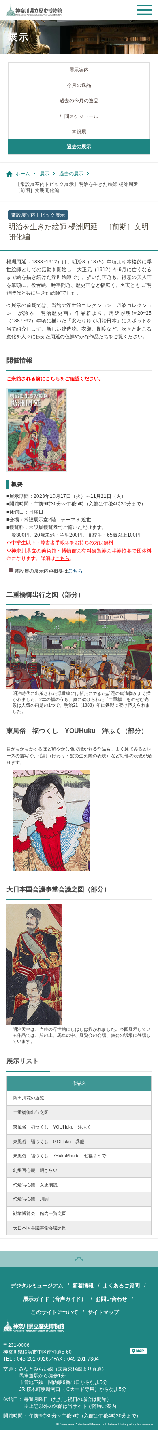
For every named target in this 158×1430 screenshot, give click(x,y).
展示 (44, 174)
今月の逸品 (79, 85)
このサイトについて (54, 1312)
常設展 (79, 132)
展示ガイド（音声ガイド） (54, 1299)
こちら (62, 558)
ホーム (22, 174)
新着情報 (83, 1286)
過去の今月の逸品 (79, 100)
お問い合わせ (111, 1299)
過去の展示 (79, 147)
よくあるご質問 (121, 1286)
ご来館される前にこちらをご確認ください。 (55, 378)
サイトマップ (103, 1312)
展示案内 (79, 70)
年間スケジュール (79, 116)
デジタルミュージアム (37, 1286)
